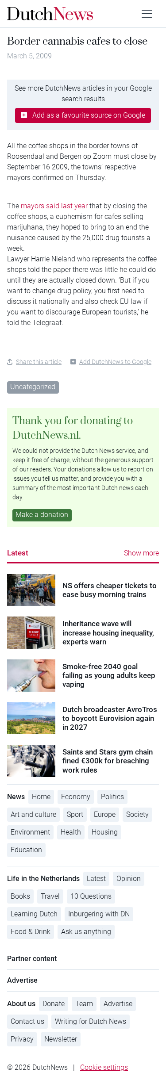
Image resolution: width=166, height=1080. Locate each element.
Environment (30, 832)
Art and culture (33, 814)
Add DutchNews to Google (115, 361)
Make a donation (41, 514)
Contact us (27, 1021)
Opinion (128, 878)
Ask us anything (86, 931)
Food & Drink (30, 931)
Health (71, 832)
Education (26, 850)
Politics (112, 797)
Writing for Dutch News (90, 1021)
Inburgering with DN (99, 914)
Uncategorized (32, 387)
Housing (105, 832)
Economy (75, 797)
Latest (17, 552)
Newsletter (60, 1039)
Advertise (118, 1004)
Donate (53, 1004)
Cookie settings (104, 1067)
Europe (105, 814)
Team (84, 1004)
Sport (75, 814)
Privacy (22, 1039)
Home (41, 797)
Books (20, 896)
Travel (50, 896)
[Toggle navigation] (147, 13)
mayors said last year (54, 206)
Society (137, 814)
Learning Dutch (34, 914)
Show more (141, 553)
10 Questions (91, 896)
